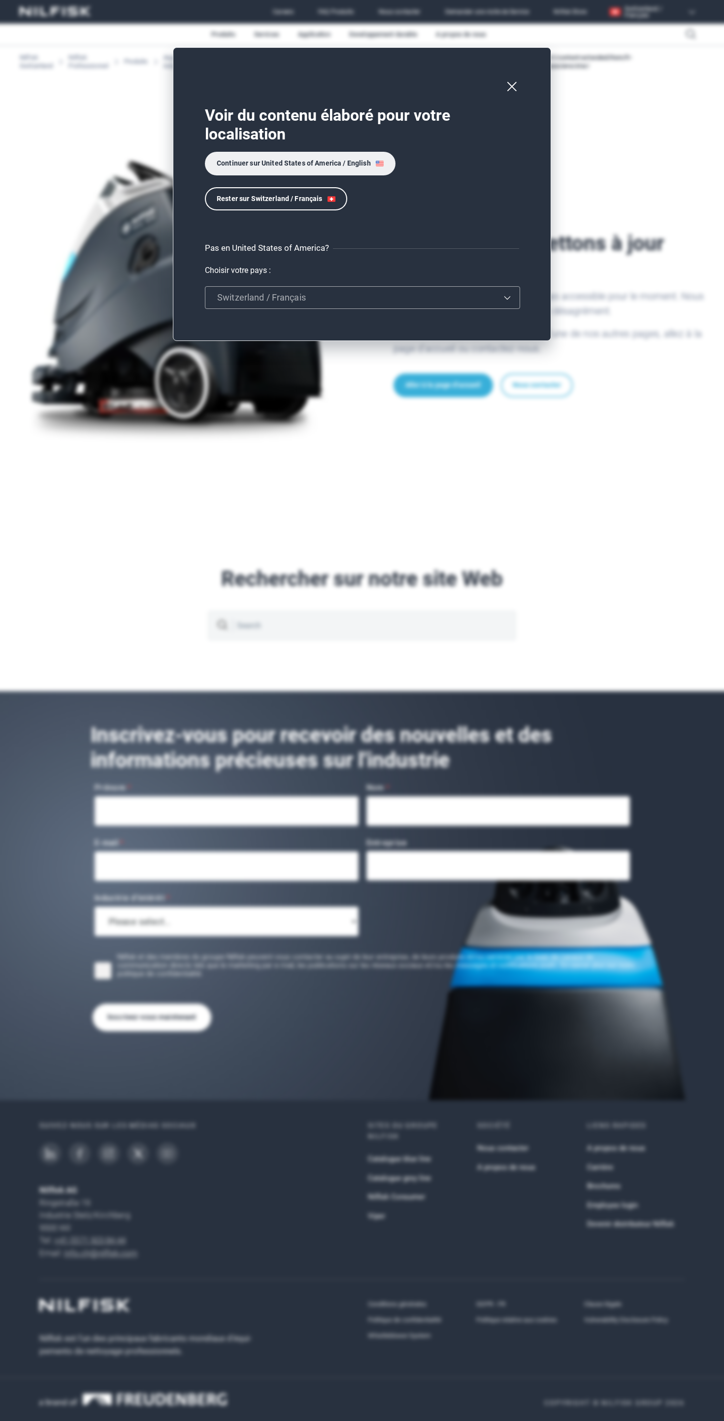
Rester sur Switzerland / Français (270, 199)
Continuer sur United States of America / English (294, 163)
